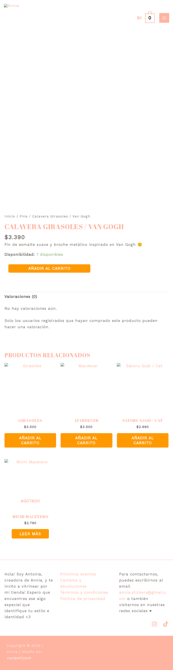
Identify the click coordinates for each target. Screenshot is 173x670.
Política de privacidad (82, 598)
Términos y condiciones (84, 592)
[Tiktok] (165, 624)
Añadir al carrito (49, 268)
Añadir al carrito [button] (30, 440)
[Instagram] (154, 624)
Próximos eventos (78, 574)
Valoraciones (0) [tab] (21, 296)
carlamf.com (19, 658)
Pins (24, 216)
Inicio (10, 216)
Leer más (30, 534)
